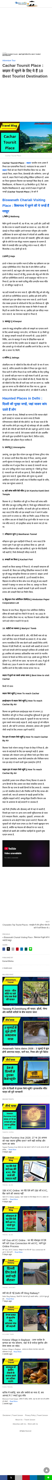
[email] (18, 1477)
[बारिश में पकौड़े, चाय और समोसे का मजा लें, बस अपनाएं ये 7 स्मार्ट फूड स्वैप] (26, 1371)
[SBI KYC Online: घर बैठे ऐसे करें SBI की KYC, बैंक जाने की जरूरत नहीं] (26, 1169)
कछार (28, 163)
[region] (26, 28)
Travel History (8, 1287)
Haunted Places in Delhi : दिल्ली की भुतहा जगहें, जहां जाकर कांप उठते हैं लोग (24, 404)
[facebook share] (3, 949)
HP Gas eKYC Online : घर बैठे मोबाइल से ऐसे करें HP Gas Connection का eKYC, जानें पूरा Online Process (24, 1243)
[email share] (13, 949)
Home (4, 53)
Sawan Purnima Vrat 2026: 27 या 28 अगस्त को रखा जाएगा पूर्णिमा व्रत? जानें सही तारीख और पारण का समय (24, 1140)
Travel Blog (7, 1185)
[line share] (30, 949)
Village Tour (8, 1334)
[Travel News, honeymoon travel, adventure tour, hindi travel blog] (26, 4)
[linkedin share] (21, 949)
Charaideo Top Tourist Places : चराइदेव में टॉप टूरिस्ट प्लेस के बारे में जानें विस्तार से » (26, 926)
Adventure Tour (8, 61)
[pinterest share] (17, 949)
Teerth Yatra (8, 1132)
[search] (48, 3)
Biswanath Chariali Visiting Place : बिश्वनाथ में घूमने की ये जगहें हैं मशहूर (25, 205)
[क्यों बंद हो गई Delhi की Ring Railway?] (26, 1272)
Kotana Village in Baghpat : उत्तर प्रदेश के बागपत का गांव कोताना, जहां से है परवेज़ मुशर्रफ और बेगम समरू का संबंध (24, 1342)
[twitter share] (8, 949)
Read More (12, 1149)
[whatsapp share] (26, 949)
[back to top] (47, 1470)
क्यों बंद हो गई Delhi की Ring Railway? (20, 1293)
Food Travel (7, 1387)
